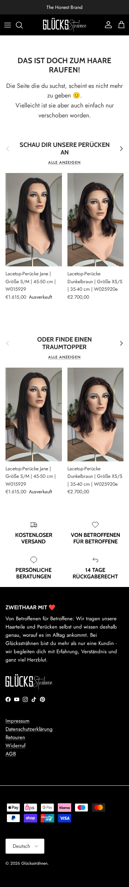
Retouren (15, 737)
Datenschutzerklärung (29, 729)
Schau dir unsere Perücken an (65, 148)
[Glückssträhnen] (64, 25)
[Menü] (7, 25)
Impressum (18, 721)
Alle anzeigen (64, 162)
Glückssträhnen (34, 863)
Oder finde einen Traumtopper (64, 343)
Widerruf (15, 745)
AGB (11, 754)
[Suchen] (22, 25)
